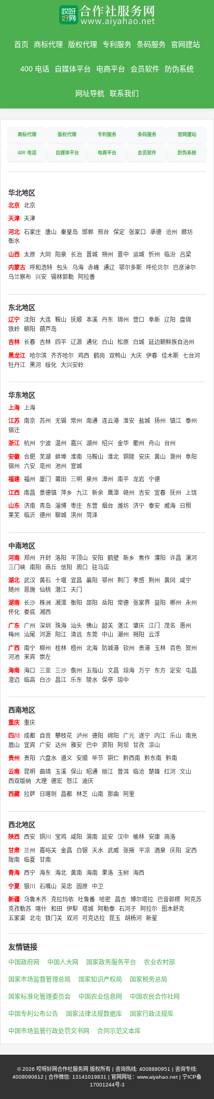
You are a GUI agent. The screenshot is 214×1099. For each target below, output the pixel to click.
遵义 (66, 758)
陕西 (14, 837)
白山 (107, 342)
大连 (45, 319)
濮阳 (160, 558)
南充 (191, 735)
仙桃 (45, 590)
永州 (191, 603)
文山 (185, 771)
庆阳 (175, 850)
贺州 (191, 648)
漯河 (191, 558)
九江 (82, 493)
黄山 (160, 457)
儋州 (76, 670)
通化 (92, 342)
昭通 (92, 771)
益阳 (160, 603)
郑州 (29, 558)
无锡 (60, 421)
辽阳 (170, 319)
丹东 (107, 319)
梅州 (14, 634)
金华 (123, 443)
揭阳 (138, 634)
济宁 (138, 506)
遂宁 (144, 735)
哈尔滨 (38, 355)
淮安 (129, 421)
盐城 (144, 421)
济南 (29, 506)
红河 (170, 771)
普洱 (123, 771)
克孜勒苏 (19, 909)
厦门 (45, 479)
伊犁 (72, 909)
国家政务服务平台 (111, 962)
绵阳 (113, 735)
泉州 (92, 479)
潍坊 (123, 506)
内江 (160, 735)
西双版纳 (19, 781)
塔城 (87, 909)
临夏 (29, 860)
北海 (92, 648)
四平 (60, 342)
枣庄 (76, 506)
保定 (119, 232)
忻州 (154, 254)
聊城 (60, 515)
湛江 (123, 625)
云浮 (154, 634)
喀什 (41, 909)
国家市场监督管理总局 (39, 979)
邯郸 (87, 232)
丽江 (107, 771)
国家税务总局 (148, 979)
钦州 (129, 648)
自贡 (45, 735)
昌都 (66, 794)
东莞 (92, 634)
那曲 (113, 794)
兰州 (29, 850)
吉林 (14, 342)
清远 (76, 634)
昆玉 (115, 918)
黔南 (171, 758)
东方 (160, 670)
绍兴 (107, 443)
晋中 (123, 254)
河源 (45, 634)
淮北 (113, 457)
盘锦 (185, 319)
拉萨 (29, 794)
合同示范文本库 (119, 1031)
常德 (123, 603)
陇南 (14, 860)
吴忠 (66, 886)
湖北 (14, 580)
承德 (156, 232)
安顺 (82, 758)
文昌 (113, 670)
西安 (29, 837)
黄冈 (170, 580)
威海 (170, 506)
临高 (29, 680)
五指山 (94, 670)
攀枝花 (63, 735)
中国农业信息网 (100, 996)
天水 (97, 850)
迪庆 (87, 781)
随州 (14, 590)
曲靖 (45, 771)
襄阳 (92, 580)
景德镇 (48, 493)
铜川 (45, 837)
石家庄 (32, 232)
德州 (45, 515)
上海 (14, 408)
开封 (45, 558)
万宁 (144, 670)
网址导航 (89, 93)
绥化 (51, 365)
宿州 (14, 466)
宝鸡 (60, 837)
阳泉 (60, 254)
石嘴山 (48, 886)
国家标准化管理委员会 (39, 996)
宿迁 (14, 430)
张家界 (141, 603)
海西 (138, 873)
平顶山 (79, 558)
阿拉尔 (148, 909)
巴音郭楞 (168, 899)
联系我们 (124, 93)
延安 (107, 837)
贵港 (144, 648)
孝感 (138, 580)
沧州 (171, 232)
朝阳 (29, 329)
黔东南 (153, 758)
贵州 (14, 758)
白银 (82, 850)
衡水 (14, 241)
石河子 (127, 909)
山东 (14, 506)
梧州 (76, 648)
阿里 (129, 794)
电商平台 (110, 69)
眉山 (14, 745)
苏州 (45, 421)
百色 (175, 648)
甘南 (45, 860)
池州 (60, 466)
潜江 (60, 590)
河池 (14, 657)
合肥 (29, 457)
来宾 (29, 657)
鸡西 (83, 355)
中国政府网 (23, 962)
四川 (14, 735)
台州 (170, 443)
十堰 (60, 580)
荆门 (123, 580)
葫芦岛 (48, 329)
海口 (29, 670)
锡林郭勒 (62, 277)
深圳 (45, 625)
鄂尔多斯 (130, 267)
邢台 (103, 232)
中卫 (97, 886)
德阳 (97, 735)
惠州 (185, 625)
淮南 (76, 457)
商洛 (170, 837)
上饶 (191, 493)
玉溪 (60, 771)
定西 (191, 850)
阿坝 (123, 745)
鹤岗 (99, 355)
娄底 (29, 612)
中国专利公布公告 (33, 1014)
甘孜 (138, 745)
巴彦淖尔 (184, 267)
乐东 (76, 680)
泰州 (191, 421)
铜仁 (113, 758)
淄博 (60, 506)
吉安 (144, 493)
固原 (82, 886)
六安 (29, 466)
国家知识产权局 (100, 979)
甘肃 (14, 850)
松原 (123, 342)
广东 (14, 625)
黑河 (35, 365)
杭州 (29, 443)
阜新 (154, 319)
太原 (29, 254)
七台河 (191, 355)
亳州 (45, 466)
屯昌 (191, 670)
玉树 (123, 873)
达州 (60, 745)
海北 (60, 873)
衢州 (138, 443)
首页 (21, 44)
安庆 (144, 457)
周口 (82, 567)
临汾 (170, 254)
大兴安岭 (72, 365)
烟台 (107, 506)
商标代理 (48, 44)
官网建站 (185, 44)
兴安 (41, 277)
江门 (154, 625)
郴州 (175, 603)
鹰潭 (113, 493)
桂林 (60, 648)
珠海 (60, 625)
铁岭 (14, 329)
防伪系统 (179, 69)
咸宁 (185, 580)
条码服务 (151, 44)
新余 (97, 493)
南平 (123, 479)
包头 (62, 267)
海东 (45, 873)
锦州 (123, 319)
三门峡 (16, 567)
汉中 (123, 837)
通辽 (109, 267)
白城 (138, 342)
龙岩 (138, 479)
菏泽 (92, 515)
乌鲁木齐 (35, 899)
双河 (72, 918)
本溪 (92, 319)
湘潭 (60, 603)
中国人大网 (62, 962)
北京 (14, 205)
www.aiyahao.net (157, 1077)
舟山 (154, 443)
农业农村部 (159, 962)
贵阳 (29, 758)
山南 (97, 794)
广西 (14, 648)
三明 (76, 479)
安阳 (97, 558)
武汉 (29, 580)
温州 (60, 443)
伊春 (151, 355)
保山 (76, 771)
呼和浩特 (41, 267)
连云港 (110, 421)
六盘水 (48, 758)
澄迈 (14, 680)
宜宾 (29, 745)
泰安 (154, 506)
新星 (151, 918)
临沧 (138, 771)
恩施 (29, 590)
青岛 (45, 506)
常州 (76, 421)
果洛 (107, 873)
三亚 (45, 670)
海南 (14, 670)
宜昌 (76, 580)
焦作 (144, 558)
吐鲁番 (86, 899)
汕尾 (29, 634)
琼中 (123, 680)
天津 (14, 218)
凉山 (154, 745)
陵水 (92, 680)
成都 (29, 735)
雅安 (76, 745)
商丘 (51, 567)
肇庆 (138, 625)
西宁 (29, 873)
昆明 (29, 771)
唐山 (51, 232)
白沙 (45, 680)
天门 (76, 590)
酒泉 (160, 850)
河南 (14, 558)
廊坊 (187, 232)
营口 (138, 319)
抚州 (175, 493)
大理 (41, 781)
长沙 (29, 603)
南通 (92, 421)
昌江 (60, 680)
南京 (29, 421)
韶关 (107, 625)
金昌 (66, 850)
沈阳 (29, 319)
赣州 (129, 493)
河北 (14, 232)
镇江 (175, 421)
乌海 (78, 267)
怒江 (72, 781)
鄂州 (107, 580)
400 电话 (34, 69)
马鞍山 (94, 457)
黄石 (45, 580)
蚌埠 (60, 457)
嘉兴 (76, 443)
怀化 (14, 612)
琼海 (129, 670)
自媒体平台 (73, 69)
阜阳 (191, 457)
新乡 (129, 558)
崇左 (45, 657)
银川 (29, 886)
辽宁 (14, 319)
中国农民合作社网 (155, 996)
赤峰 (93, 267)
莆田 (60, 479)
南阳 (35, 567)
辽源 (76, 342)
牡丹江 (16, 365)
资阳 (107, 745)
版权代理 (82, 44)
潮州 (123, 634)
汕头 (76, 625)
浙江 (14, 443)
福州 (29, 479)
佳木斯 (170, 355)
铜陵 (129, 457)
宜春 (160, 493)
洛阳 (60, 558)
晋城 (92, 254)
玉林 (160, 648)
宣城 (76, 466)
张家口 (137, 232)
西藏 (14, 794)
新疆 (14, 899)
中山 (107, 634)
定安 (175, 670)
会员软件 (144, 69)
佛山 (92, 625)
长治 (76, 254)
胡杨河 (133, 918)
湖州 (92, 443)
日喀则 (48, 794)
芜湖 (45, 457)
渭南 (92, 837)
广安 (45, 745)
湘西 (45, 612)
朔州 (107, 254)
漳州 (107, 479)
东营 (92, 506)
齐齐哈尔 (62, 355)
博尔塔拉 (141, 899)
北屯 (35, 918)
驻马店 (100, 567)
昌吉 (120, 899)
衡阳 (76, 603)
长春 (29, 342)
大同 (45, 254)
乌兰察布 (19, 277)
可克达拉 (93, 918)
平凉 (144, 850)
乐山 (175, 735)
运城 (138, 254)
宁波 (45, 443)
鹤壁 (113, 558)
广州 (29, 625)
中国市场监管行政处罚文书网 (48, 1031)
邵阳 (92, 603)
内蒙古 (16, 267)
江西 (14, 493)
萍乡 (66, 493)
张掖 (129, 850)
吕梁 (185, 254)
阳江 (60, 634)
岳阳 (107, 603)
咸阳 (76, 837)
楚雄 (154, 771)
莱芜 (14, 515)
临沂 (29, 515)
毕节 (97, 758)
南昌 (29, 493)
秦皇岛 (69, 232)
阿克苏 (193, 899)
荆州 (154, 580)
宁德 (154, 479)
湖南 (14, 603)
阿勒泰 (106, 909)
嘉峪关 (48, 850)
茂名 (170, 625)
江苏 (14, 421)
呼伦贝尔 (157, 267)
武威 (113, 850)
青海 (14, 873)
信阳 (66, 567)
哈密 (105, 899)
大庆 (136, 355)
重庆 (14, 722)
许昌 (175, 558)
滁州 (175, 457)
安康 (154, 837)
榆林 (138, 837)
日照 (185, 506)
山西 (14, 254)
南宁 (29, 648)
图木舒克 (173, 909)
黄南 (76, 873)
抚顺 (76, 319)
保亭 (107, 680)
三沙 (60, 670)
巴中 (92, 745)
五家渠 (16, 918)
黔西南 (131, 758)
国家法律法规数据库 (94, 1014)
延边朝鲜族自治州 (171, 342)
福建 (14, 479)
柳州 (45, 648)
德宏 (56, 781)
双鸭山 (117, 355)
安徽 (14, 457)
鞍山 (60, 319)
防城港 (110, 648)
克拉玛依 (62, 899)
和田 (56, 909)
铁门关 (53, 918)
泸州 (82, 735)
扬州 (160, 421)
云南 (14, 771)
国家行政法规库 (151, 1014)
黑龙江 (16, 355)
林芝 (82, 794)
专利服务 (116, 44)
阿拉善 (86, 277)
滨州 (76, 515)
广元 (129, 735)
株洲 (45, 603)
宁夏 (14, 886)
